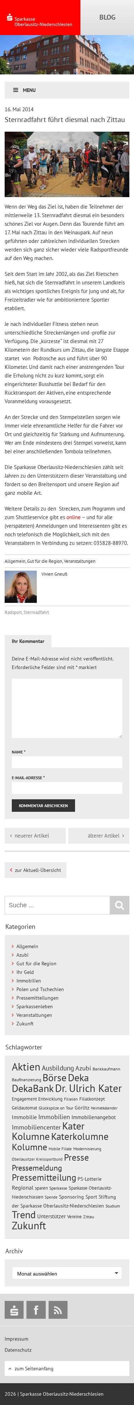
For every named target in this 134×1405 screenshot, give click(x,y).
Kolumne (29, 1147)
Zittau (88, 1216)
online (73, 517)
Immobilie (24, 1117)
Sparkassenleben (34, 1006)
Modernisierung (87, 1148)
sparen (41, 1188)
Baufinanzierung (26, 1079)
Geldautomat (24, 1108)
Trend (24, 1214)
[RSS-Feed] (58, 1310)
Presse (76, 1157)
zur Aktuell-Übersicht (38, 870)
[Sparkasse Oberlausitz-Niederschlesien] (14, 1310)
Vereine (74, 1217)
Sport (91, 1197)
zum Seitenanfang (34, 1368)
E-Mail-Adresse (28, 777)
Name (19, 752)
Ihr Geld (25, 972)
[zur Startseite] (40, 17)
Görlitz (82, 1107)
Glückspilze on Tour (56, 1108)
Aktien (26, 1066)
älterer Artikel (103, 835)
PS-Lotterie (89, 1179)
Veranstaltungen (79, 561)
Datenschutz (18, 1350)
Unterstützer (51, 1216)
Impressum (16, 1339)
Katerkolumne (80, 1136)
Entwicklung (50, 1099)
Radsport (13, 612)
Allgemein (15, 561)
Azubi (22, 955)
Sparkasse (58, 1188)
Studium (112, 1206)
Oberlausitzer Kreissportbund (37, 1159)
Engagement (24, 1099)
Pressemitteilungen (37, 998)
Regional (23, 1187)
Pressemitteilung (44, 1177)
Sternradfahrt (36, 612)
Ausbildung (58, 1068)
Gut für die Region (44, 561)
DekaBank (33, 1088)
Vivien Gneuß (54, 574)
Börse (54, 1077)
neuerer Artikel (32, 835)
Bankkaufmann (106, 1069)
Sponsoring (71, 1197)
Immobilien (28, 980)
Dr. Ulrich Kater (88, 1088)
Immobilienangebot (93, 1117)
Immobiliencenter (36, 1127)
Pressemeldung (37, 1167)
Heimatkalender (104, 1108)
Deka (78, 1077)
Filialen (71, 1099)
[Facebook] (35, 1310)
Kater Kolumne (48, 1131)
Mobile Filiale (60, 1148)
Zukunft (25, 1023)
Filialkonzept (92, 1099)
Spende (51, 1197)
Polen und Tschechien (40, 989)
